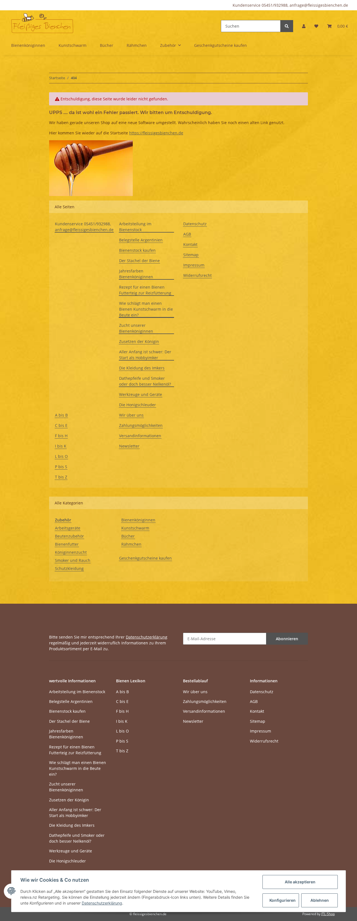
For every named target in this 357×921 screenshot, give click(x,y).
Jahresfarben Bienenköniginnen (136, 273)
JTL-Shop (328, 914)
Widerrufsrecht (197, 275)
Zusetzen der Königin (139, 341)
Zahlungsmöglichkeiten (141, 425)
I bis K (60, 446)
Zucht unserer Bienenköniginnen (136, 328)
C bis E (61, 425)
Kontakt (190, 244)
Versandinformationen (140, 435)
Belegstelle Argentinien (141, 240)
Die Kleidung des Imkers (142, 368)
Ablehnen (319, 900)
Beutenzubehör (69, 536)
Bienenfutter (67, 544)
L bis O (61, 456)
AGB (187, 234)
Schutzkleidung (69, 568)
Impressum (193, 265)
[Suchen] (286, 26)
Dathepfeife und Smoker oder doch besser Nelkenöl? (145, 381)
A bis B (61, 415)
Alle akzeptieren (300, 881)
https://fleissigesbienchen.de (156, 133)
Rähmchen (131, 544)
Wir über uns (131, 415)
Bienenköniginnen (138, 520)
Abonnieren (287, 638)
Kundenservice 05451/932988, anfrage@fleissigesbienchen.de (290, 5)
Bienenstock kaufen (137, 250)
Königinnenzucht (71, 552)
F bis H (61, 435)
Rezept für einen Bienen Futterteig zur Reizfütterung (145, 290)
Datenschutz (195, 223)
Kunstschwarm (135, 528)
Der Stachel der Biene (139, 260)
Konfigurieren (282, 900)
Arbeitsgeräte (67, 528)
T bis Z (61, 477)
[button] (304, 26)
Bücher (128, 536)
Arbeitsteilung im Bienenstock (135, 226)
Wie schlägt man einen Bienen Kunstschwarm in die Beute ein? (146, 309)
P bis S (61, 466)
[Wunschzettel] (316, 26)
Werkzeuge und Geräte (140, 394)
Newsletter (129, 446)
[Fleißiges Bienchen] (42, 23)
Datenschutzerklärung (146, 637)
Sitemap (191, 254)
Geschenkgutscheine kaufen (145, 558)
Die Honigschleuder (137, 404)
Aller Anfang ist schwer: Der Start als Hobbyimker (145, 354)
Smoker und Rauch (72, 560)
